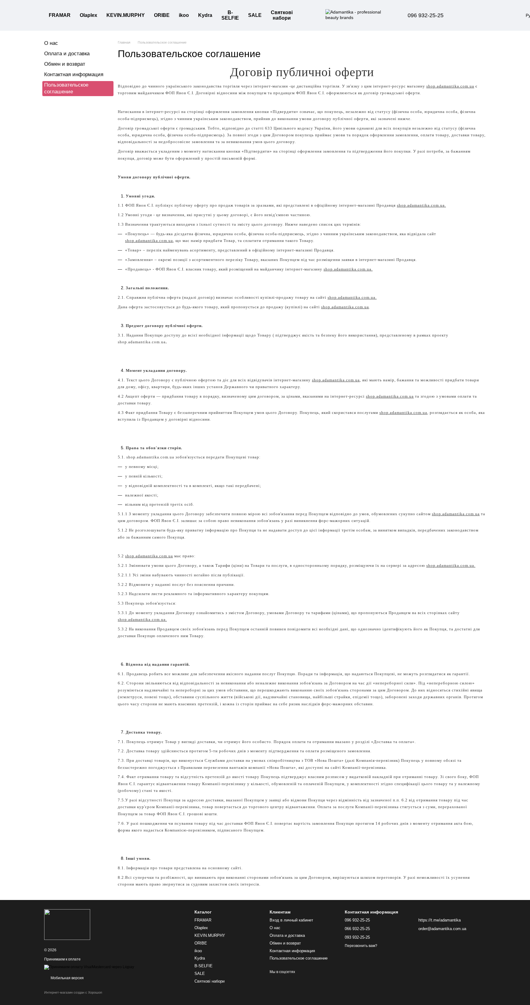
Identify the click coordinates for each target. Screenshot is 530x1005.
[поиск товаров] (308, 15)
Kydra (205, 15)
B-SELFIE (230, 15)
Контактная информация (73, 74)
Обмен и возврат (64, 64)
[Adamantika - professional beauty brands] (67, 924)
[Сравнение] (467, 15)
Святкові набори (282, 15)
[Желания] (483, 15)
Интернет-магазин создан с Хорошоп (73, 992)
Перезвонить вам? (361, 946)
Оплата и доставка (67, 53)
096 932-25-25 (426, 15)
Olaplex (88, 15)
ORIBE (162, 15)
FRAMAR (60, 15)
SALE (255, 15)
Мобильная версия (67, 978)
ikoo (184, 15)
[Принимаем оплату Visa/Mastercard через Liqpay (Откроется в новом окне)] (89, 967)
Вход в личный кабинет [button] (291, 920)
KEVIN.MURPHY (125, 15)
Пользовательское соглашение (299, 958)
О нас (51, 43)
